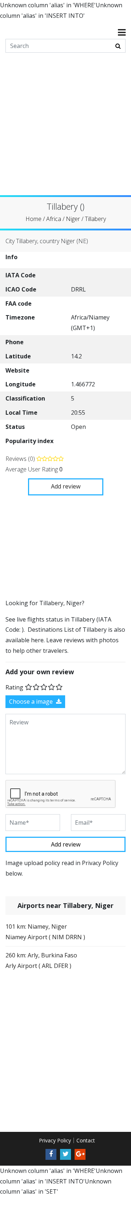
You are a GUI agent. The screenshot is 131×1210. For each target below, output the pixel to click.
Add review (65, 486)
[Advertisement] (65, 129)
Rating (14, 687)
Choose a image (31, 702)
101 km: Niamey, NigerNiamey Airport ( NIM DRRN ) (45, 931)
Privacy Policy (55, 1140)
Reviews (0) (20, 459)
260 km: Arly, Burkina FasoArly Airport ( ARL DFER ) (41, 960)
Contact (85, 1140)
